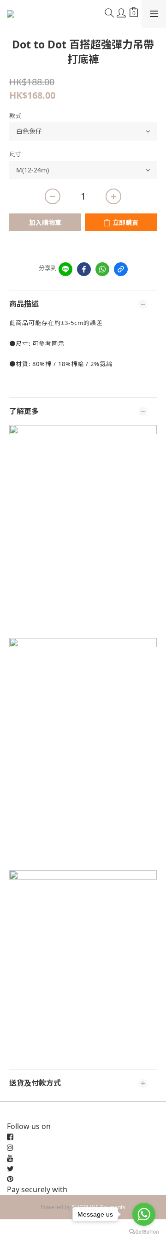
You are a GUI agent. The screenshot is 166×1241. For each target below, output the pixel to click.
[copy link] (121, 269)
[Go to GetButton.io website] (144, 1232)
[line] (65, 269)
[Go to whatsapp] (143, 1214)
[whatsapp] (102, 269)
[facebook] (84, 269)
